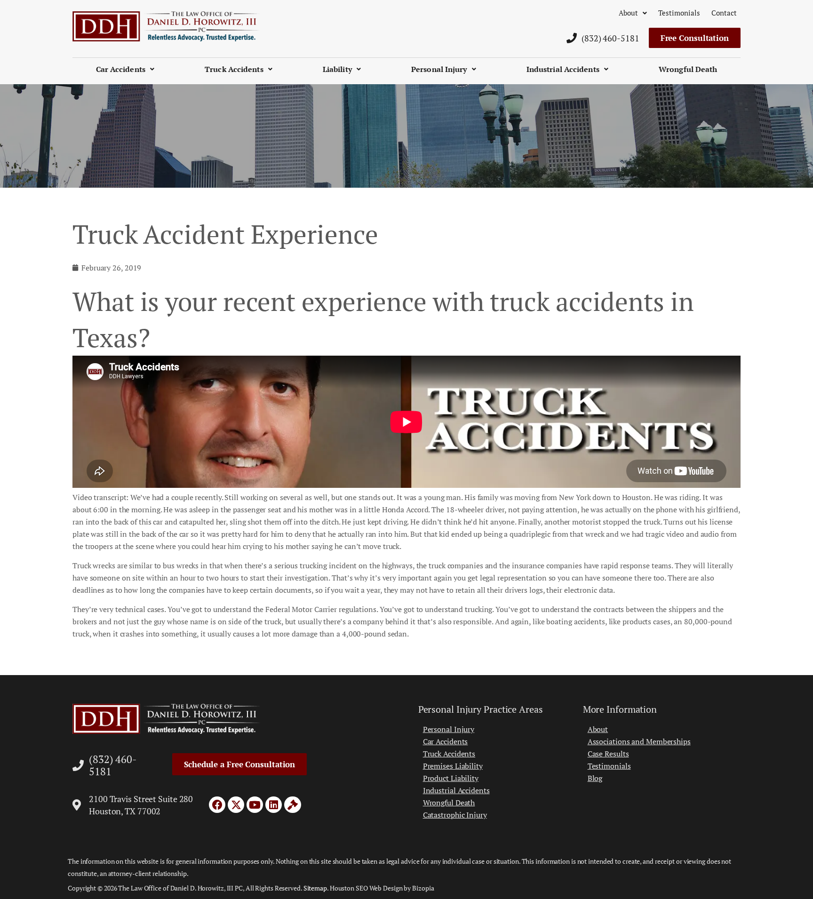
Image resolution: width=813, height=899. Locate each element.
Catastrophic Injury (455, 814)
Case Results (608, 753)
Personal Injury (439, 69)
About (628, 12)
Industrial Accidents (562, 69)
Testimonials (679, 12)
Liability (337, 69)
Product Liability (450, 778)
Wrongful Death (688, 69)
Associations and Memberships (639, 741)
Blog (595, 778)
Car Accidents (120, 69)
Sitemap (315, 887)
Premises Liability (453, 766)
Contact (724, 12)
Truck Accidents (234, 69)
